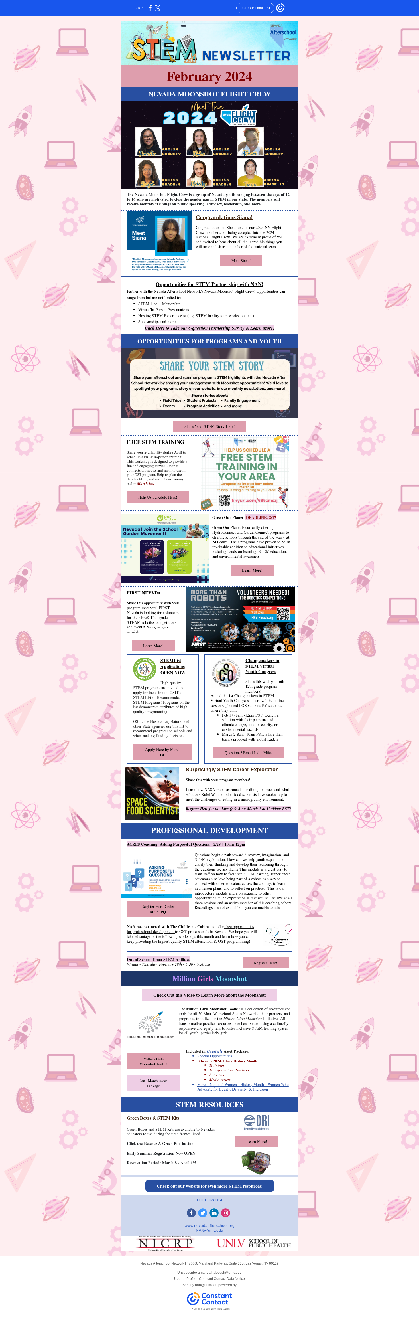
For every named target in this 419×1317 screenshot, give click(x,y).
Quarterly (215, 1051)
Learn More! (252, 570)
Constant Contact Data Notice (222, 1279)
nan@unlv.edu (206, 1285)
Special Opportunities (214, 1056)
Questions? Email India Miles (248, 752)
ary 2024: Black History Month (232, 1060)
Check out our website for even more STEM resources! (210, 1186)
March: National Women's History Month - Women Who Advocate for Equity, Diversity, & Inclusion (243, 1087)
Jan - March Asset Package (153, 1083)
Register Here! (265, 963)
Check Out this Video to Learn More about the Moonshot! (209, 995)
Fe (199, 1060)
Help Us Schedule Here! (157, 497)
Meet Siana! (241, 260)
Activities (216, 1074)
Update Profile (185, 1279)
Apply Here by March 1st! (162, 752)
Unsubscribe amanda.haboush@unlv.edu (209, 1272)
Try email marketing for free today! (209, 1308)
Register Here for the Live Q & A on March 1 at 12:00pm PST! (238, 809)
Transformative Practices (229, 1070)
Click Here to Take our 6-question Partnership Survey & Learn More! (209, 328)
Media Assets (219, 1079)
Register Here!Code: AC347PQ (157, 909)
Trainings (216, 1065)
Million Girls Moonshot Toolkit (153, 1061)
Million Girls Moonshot (242, 1018)
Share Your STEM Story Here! (209, 426)
